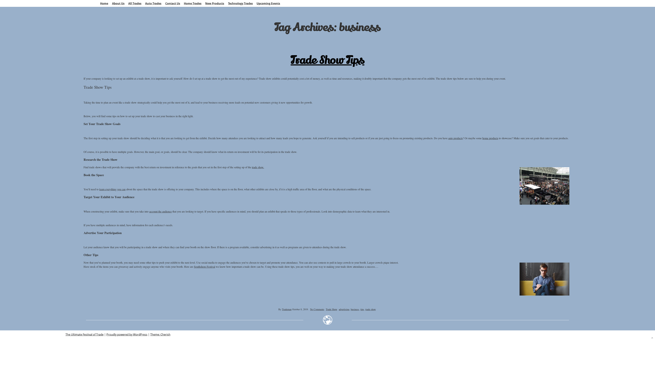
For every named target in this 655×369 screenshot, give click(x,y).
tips (362, 309)
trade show (370, 309)
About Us (118, 3)
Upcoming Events (268, 3)
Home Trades (192, 3)
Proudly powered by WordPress (126, 334)
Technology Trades (240, 3)
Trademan (287, 309)
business (355, 309)
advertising (344, 309)
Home (104, 3)
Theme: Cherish (160, 334)
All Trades (134, 3)
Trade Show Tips (327, 60)
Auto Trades (153, 3)
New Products (214, 3)
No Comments (317, 309)
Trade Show (331, 309)
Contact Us (172, 3)
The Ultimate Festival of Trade (85, 334)
